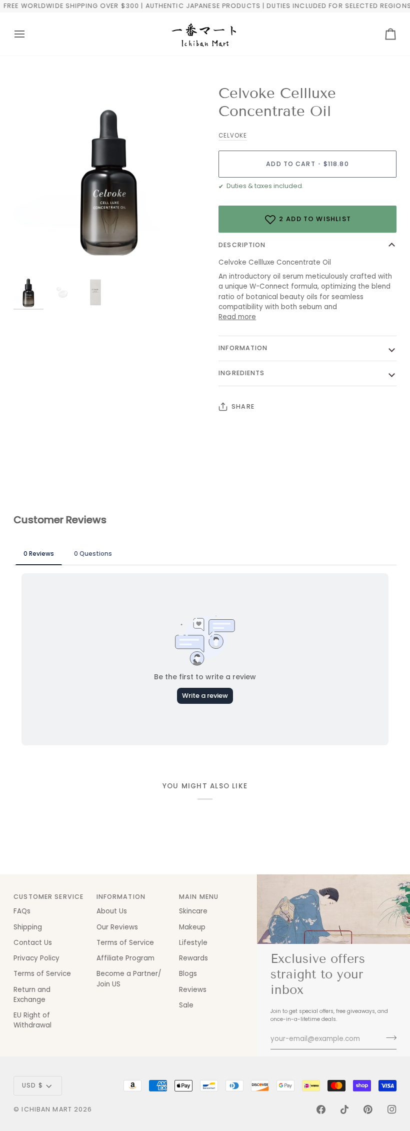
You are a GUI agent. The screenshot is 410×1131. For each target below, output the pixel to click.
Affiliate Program (125, 958)
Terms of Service (42, 973)
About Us (111, 911)
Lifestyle (193, 942)
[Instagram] (392, 1109)
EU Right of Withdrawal (33, 1020)
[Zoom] (109, 180)
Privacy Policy (37, 958)
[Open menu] (29, 34)
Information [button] (121, 896)
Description (242, 245)
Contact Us (33, 942)
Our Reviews (117, 927)
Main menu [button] (198, 896)
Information (243, 348)
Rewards (193, 958)
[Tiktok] (344, 1109)
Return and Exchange (32, 994)
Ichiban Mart (47, 1109)
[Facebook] (321, 1109)
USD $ (32, 1085)
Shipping (28, 927)
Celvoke (232, 136)
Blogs (188, 973)
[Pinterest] (368, 1109)
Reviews (192, 989)
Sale (186, 1005)
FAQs (22, 911)
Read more (237, 317)
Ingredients (241, 373)
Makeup (192, 927)
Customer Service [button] (49, 896)
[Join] (388, 1038)
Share (243, 406)
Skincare (193, 911)
